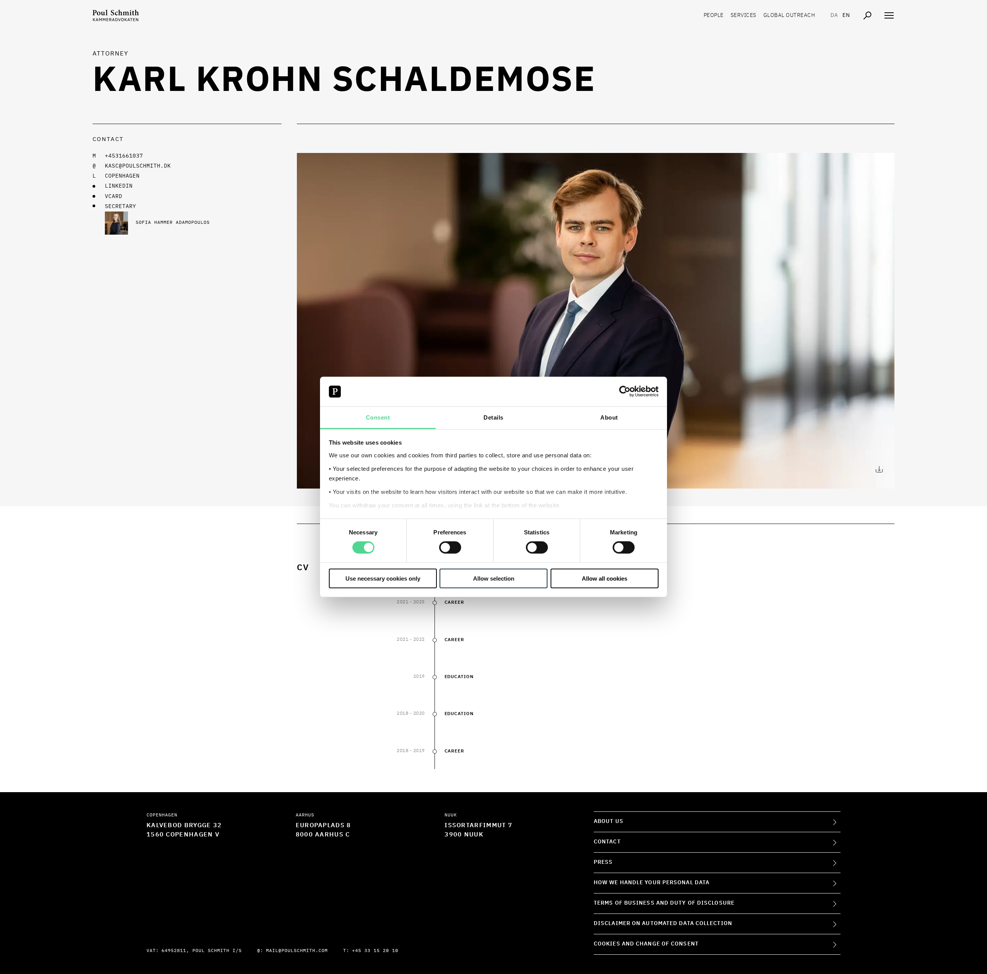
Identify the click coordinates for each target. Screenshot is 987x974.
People (714, 15)
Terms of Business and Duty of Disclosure (664, 903)
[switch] (450, 547)
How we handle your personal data (651, 882)
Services (743, 15)
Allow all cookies (604, 578)
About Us (608, 821)
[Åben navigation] (889, 15)
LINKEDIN (119, 186)
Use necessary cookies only (382, 578)
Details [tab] (493, 417)
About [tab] (609, 417)
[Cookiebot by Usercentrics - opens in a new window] (625, 391)
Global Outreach (789, 15)
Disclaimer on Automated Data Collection (663, 923)
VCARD (113, 196)
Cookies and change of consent (646, 944)
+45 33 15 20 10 (375, 951)
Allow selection (493, 578)
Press (603, 862)
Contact (607, 842)
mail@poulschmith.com (297, 951)
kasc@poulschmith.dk (138, 166)
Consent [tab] (378, 417)
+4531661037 (124, 156)
